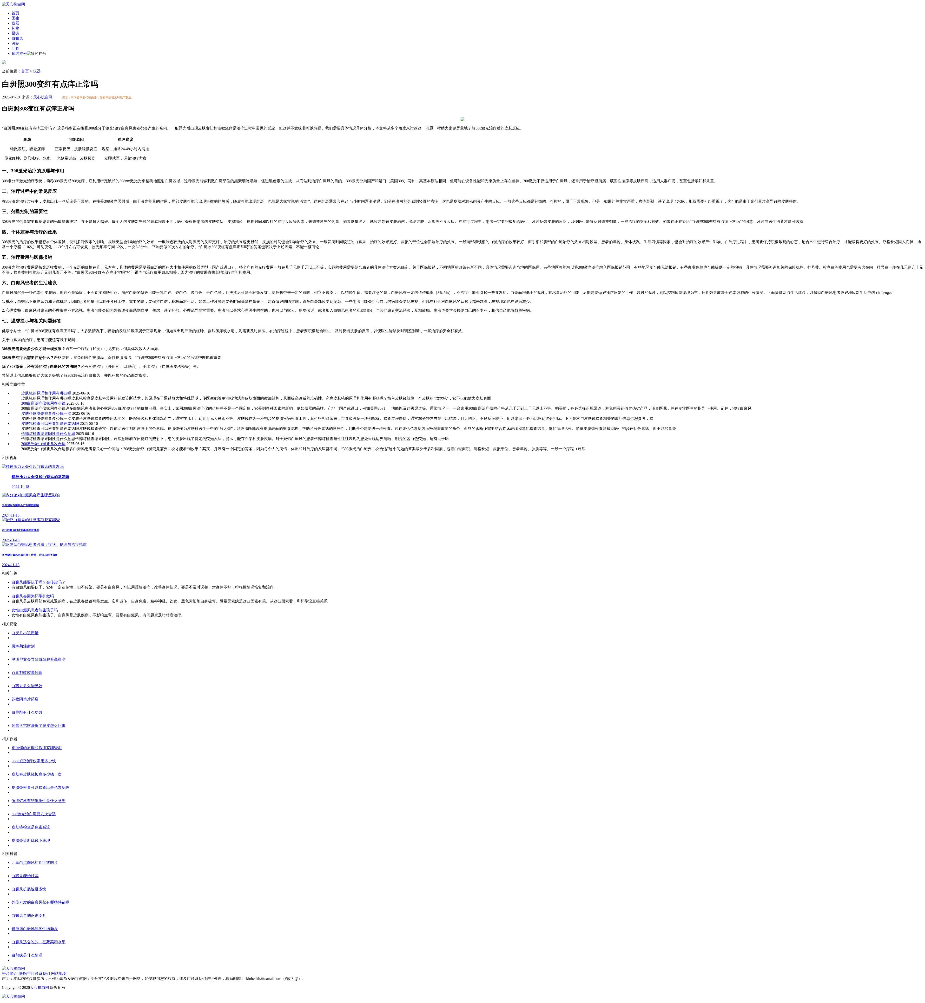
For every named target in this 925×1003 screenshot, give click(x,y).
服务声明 (26, 973)
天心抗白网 (43, 97)
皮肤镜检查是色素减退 (31, 827)
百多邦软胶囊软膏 (27, 673)
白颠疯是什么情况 (27, 955)
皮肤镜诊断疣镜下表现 (31, 840)
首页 (15, 13)
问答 (15, 48)
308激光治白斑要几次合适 (43, 444)
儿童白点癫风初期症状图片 (35, 863)
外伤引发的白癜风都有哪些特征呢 (40, 902)
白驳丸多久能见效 (27, 686)
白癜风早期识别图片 (29, 915)
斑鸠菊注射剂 (23, 646)
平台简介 (9, 973)
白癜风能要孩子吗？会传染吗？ (39, 582)
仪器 (15, 23)
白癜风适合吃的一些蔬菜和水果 (39, 942)
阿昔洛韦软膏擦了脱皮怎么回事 (39, 726)
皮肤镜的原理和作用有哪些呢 (46, 393)
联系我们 (42, 973)
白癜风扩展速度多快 (29, 889)
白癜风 (17, 38)
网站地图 (58, 973)
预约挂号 (19, 54)
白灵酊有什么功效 (27, 712)
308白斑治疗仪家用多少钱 (43, 403)
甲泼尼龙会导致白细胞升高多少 (39, 659)
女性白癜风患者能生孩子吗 (35, 610)
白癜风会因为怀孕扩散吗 (33, 596)
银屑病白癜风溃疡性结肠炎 (35, 929)
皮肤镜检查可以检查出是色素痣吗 (50, 423)
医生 (15, 18)
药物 (15, 28)
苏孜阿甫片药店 (25, 699)
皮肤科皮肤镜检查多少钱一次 (46, 413)
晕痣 (15, 33)
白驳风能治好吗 (25, 876)
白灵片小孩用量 (25, 633)
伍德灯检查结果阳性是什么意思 (48, 434)
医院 (15, 43)
